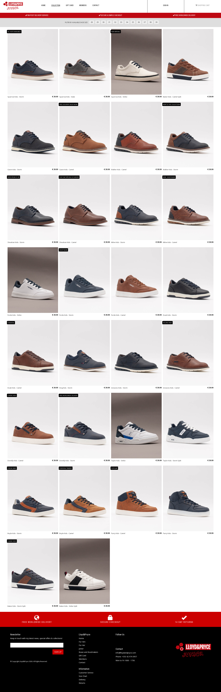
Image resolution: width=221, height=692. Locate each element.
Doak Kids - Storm (170, 315)
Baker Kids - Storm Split (16, 606)
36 (139, 22)
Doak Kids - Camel (14, 388)
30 (103, 22)
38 (151, 22)
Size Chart (83, 676)
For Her (82, 645)
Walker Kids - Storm (170, 169)
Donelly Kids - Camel (15, 460)
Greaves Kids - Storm (119, 388)
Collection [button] (55, 5)
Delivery (82, 679)
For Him (82, 642)
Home (43, 5)
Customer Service (86, 672)
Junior (81, 648)
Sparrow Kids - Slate (67, 97)
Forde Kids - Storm (66, 315)
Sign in (165, 5)
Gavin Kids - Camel (66, 169)
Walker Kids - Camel (118, 169)
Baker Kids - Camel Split (172, 97)
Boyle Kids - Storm (14, 533)
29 (98, 22)
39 (156, 22)
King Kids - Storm (65, 388)
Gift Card (70, 5)
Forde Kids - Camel (118, 315)
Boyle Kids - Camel (66, 533)
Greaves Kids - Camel (171, 388)
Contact (95, 5)
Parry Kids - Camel (118, 533)
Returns (82, 683)
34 (127, 22)
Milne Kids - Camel (170, 242)
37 (145, 22)
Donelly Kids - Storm (67, 460)
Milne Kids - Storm (118, 242)
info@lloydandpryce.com (126, 653)
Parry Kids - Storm (170, 533)
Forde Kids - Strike (14, 315)
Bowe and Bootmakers (88, 652)
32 (115, 22)
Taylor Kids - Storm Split (172, 460)
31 (109, 22)
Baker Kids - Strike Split (68, 606)
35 (133, 22)
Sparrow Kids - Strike (119, 97)
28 (92, 22)
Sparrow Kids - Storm (16, 97)
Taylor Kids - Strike (118, 460)
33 (121, 22)
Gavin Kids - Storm (15, 169)
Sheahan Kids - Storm (16, 242)
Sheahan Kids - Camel (67, 242)
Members (83, 5)
